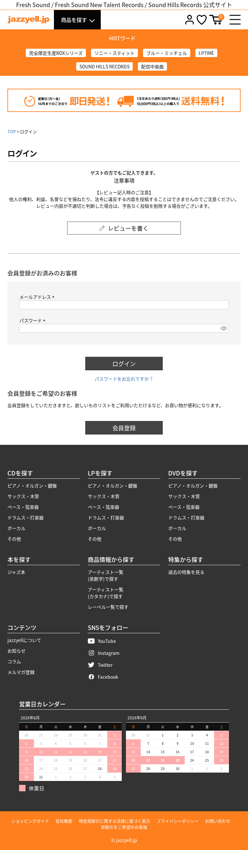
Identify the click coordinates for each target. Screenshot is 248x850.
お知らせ (16, 650)
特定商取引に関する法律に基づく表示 (114, 821)
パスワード (33, 320)
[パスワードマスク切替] (223, 328)
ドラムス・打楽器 (25, 517)
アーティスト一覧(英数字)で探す (105, 575)
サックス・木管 (23, 496)
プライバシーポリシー (178, 821)
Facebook (108, 677)
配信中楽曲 (152, 66)
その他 (14, 538)
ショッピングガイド (30, 821)
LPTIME (206, 53)
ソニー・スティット (114, 53)
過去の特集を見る (186, 572)
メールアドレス (38, 297)
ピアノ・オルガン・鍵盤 (32, 485)
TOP (11, 131)
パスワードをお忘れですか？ (124, 378)
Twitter (105, 665)
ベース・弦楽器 (23, 507)
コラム (14, 661)
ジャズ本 (16, 572)
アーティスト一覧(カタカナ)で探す (105, 592)
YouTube (107, 641)
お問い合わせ (217, 821)
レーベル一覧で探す (108, 607)
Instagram (108, 653)
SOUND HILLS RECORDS (104, 66)
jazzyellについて (24, 640)
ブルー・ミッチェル (166, 53)
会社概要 (64, 821)
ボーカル (16, 528)
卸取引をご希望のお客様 (124, 827)
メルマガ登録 (21, 672)
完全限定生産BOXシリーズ (56, 53)
